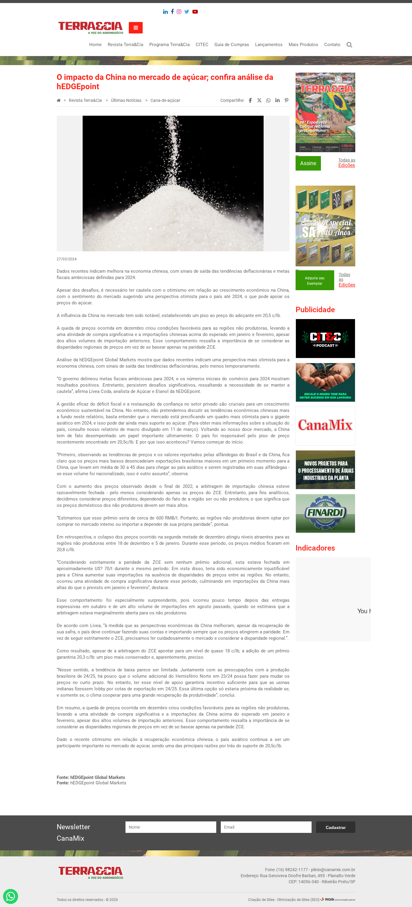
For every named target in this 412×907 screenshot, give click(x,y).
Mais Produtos (303, 44)
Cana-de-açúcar (165, 100)
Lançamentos (269, 44)
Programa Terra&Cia (169, 44)
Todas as (346, 163)
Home (95, 44)
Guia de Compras (231, 44)
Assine (308, 163)
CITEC (202, 44)
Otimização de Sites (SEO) (298, 900)
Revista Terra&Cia (125, 44)
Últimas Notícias (126, 100)
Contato (332, 44)
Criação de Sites (261, 900)
